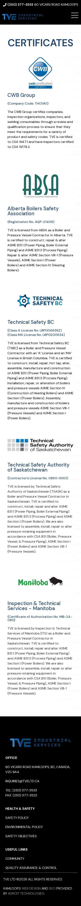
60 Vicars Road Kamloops (56, 4)
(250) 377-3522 (25, 795)
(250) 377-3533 (24, 790)
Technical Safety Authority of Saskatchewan (38, 467)
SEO (52, 888)
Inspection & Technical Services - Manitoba (33, 606)
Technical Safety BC (30, 322)
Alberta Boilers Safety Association (33, 211)
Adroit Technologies (26, 893)
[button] (75, 15)
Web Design (31, 888)
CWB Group (21, 95)
